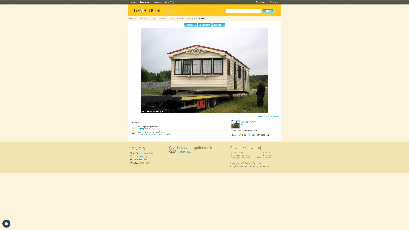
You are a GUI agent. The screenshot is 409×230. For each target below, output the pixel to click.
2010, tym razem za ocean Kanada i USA (177, 18)
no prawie (200, 18)
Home (132, 2)
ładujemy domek (143, 129)
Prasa (267, 152)
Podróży (143, 156)
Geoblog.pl (132, 18)
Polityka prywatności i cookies (247, 157)
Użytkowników (146, 153)
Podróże (157, 2)
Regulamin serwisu (241, 155)
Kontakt (268, 157)
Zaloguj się (274, 2)
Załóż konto (261, 2)
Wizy (167, 2)
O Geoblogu (238, 152)
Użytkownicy (144, 2)
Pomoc (268, 155)
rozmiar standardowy (271, 116)
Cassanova (143, 18)
